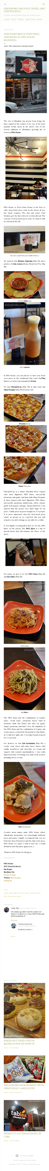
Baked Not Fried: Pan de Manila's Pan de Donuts (19, 1042)
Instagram (8, 881)
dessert (16, 893)
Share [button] (6, 890)
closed (11, 893)
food (20, 893)
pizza (14, 896)
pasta (38, 893)
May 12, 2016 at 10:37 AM (27, 926)
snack (19, 896)
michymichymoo (25, 924)
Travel (20, 19)
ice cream (26, 893)
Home (7, 19)
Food (13, 19)
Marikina (33, 893)
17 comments (14, 1048)
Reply (13, 936)
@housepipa (16, 878)
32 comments (14, 1141)
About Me (30, 19)
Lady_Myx (15, 908)
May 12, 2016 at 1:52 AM (28, 908)
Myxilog (14, 920)
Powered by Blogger (26, 1156)
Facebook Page (10, 875)
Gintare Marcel (31, 1160)
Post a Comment (15, 1092)
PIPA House (8, 896)
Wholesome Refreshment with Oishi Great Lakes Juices (24, 1087)
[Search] (43, 3)
